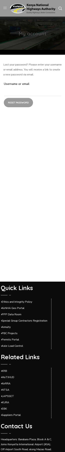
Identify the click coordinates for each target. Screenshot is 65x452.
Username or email (17, 84)
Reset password (18, 102)
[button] (60, 8)
